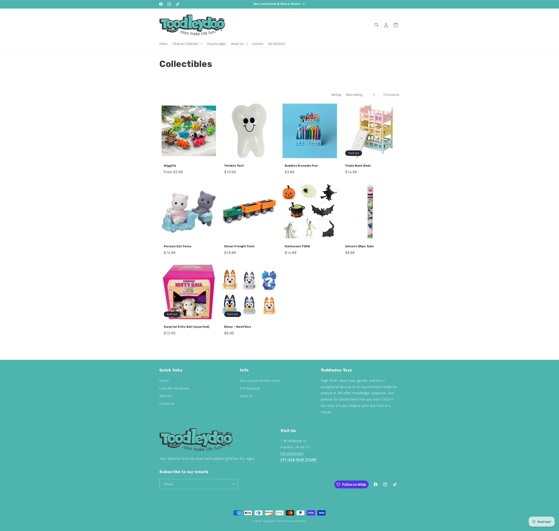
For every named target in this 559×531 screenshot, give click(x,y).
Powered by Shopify (294, 521)
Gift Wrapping (249, 388)
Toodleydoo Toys (272, 521)
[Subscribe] (233, 484)
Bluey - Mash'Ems (237, 326)
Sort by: (336, 94)
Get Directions (291, 453)
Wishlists (166, 395)
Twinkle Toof (234, 165)
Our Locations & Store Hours (260, 380)
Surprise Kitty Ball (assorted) (186, 326)
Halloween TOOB (297, 246)
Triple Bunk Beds (358, 165)
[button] (187, 43)
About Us (246, 395)
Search (164, 380)
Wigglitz (170, 165)
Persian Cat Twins (177, 246)
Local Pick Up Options (174, 388)
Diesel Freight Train (239, 246)
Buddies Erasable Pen (301, 165)
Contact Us (167, 403)
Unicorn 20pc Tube (359, 246)
